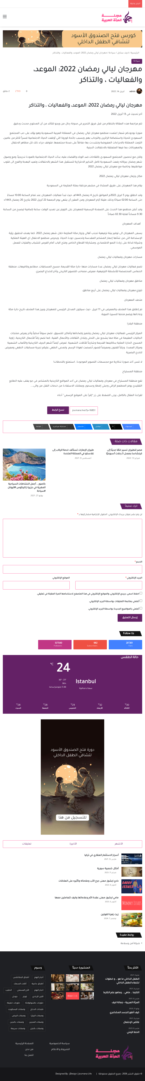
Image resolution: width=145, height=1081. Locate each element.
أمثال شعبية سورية (108, 868)
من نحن (29, 1049)
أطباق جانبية (37, 984)
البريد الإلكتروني (134, 578)
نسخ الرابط (58, 410)
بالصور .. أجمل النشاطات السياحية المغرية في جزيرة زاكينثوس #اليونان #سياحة (27, 488)
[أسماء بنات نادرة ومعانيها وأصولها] (72, 978)
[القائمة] (5, 18)
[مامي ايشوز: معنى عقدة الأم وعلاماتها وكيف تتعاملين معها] (131, 903)
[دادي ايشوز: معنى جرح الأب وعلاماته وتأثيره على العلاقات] (131, 886)
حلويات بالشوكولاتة (34, 1003)
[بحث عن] (140, 18)
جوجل (15, 997)
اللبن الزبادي (37, 997)
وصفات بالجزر (36, 1029)
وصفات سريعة (18, 1029)
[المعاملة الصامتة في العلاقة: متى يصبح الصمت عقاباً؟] (87, 996)
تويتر (25, 997)
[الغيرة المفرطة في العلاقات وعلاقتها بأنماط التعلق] (72, 987)
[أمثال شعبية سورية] (131, 872)
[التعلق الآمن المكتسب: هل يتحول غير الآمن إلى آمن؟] (87, 987)
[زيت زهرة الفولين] (131, 920)
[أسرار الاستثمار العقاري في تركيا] (131, 859)
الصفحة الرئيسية (24, 1043)
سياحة (112, 53)
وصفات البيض (18, 1016)
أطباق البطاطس (21, 977)
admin (132, 92)
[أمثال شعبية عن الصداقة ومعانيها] (57, 978)
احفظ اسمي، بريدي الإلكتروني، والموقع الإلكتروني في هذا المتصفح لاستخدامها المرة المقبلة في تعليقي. (88, 594)
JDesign (73, 1074)
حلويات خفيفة (13, 1003)
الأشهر (119, 844)
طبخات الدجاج (36, 1009)
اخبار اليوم (38, 990)
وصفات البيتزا (37, 1016)
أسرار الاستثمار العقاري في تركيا (101, 855)
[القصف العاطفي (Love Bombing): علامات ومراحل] (57, 996)
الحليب (8, 990)
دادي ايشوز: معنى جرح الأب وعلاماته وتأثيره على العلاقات (89, 881)
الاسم (138, 562)
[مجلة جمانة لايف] (116, 17)
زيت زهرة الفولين (110, 914)
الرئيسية (135, 53)
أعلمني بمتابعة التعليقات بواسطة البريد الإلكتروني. (114, 601)
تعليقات (26, 844)
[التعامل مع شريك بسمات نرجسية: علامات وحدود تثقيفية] (57, 987)
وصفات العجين (36, 1022)
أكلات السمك (20, 984)
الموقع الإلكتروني (61, 578)
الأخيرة (73, 844)
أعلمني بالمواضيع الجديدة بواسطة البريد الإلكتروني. (113, 609)
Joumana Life (85, 1074)
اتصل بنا (29, 1055)
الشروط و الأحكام (60, 1049)
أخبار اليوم (38, 977)
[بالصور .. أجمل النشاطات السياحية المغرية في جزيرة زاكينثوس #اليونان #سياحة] (24, 464)
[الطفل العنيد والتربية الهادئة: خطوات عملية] (87, 978)
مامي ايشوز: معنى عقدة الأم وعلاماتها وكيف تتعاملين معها (87, 898)
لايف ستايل (123, 53)
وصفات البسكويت (16, 1009)
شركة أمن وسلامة (130, 943)
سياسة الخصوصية (59, 1043)
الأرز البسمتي (23, 990)
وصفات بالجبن (17, 1022)
